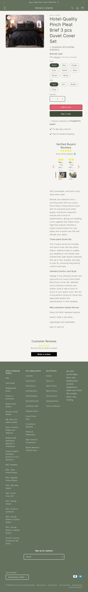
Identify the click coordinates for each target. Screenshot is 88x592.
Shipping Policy (52, 401)
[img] (66, 150)
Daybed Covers (32, 411)
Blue (75, 70)
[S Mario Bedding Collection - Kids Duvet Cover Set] (61, 175)
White (65, 75)
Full (63, 84)
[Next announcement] (83, 2)
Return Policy (51, 386)
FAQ (7, 378)
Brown (54, 75)
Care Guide (10, 383)
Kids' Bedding (31, 396)
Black (54, 65)
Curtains (29, 376)
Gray (54, 70)
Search (49, 376)
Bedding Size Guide (11, 389)
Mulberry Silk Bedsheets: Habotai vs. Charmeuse (11, 442)
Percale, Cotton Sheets (12, 413)
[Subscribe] (61, 557)
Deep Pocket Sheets (11, 405)
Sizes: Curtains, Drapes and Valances (12, 430)
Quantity (53, 94)
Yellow (64, 70)
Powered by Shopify (28, 585)
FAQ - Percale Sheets (11, 502)
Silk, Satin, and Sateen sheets (11, 420)
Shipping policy (77, 585)
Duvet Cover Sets (31, 417)
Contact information (75, 587)
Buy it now (66, 114)
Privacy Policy (51, 396)
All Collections (31, 391)
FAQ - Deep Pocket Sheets (11, 471)
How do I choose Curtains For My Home (12, 541)
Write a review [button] (44, 354)
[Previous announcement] (4, 2)
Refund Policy (51, 391)
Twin (54, 84)
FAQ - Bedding (11, 465)
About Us (50, 381)
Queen (73, 84)
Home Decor (31, 381)
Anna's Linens (16, 585)
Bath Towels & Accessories (31, 441)
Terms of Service (53, 406)
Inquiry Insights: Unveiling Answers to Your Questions (12, 455)
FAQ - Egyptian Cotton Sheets (12, 479)
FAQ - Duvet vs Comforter (12, 510)
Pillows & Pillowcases (30, 433)
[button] (4, 7)
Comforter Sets (32, 406)
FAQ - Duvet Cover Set (11, 494)
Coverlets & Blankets (30, 425)
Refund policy (41, 585)
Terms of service (64, 585)
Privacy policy (52, 585)
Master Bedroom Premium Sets (32, 449)
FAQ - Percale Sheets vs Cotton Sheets (13, 519)
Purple (74, 65)
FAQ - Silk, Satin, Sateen (12, 486)
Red (64, 65)
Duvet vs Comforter (10, 397)
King (54, 89)
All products (31, 386)
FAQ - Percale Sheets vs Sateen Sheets (13, 530)
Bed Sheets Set (32, 401)
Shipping (57, 57)
